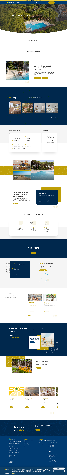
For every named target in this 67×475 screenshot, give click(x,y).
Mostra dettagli (14, 473)
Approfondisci (40, 201)
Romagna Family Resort (41, 441)
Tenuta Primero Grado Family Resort (52, 456)
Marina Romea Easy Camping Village (43, 446)
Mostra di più (12, 112)
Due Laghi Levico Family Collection (52, 459)
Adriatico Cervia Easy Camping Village (43, 448)
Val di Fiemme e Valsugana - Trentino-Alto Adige (52, 458)
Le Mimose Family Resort (51, 446)
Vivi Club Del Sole (11, 457)
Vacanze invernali (39, 2)
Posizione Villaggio (43, 270)
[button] (59, 2)
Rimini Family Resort (41, 443)
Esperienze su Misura (30, 2)
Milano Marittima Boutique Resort (42, 447)
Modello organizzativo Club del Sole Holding (28, 440)
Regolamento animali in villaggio (27, 448)
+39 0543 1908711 (11, 448)
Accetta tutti (59, 468)
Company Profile (26, 450)
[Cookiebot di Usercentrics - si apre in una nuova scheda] (6, 473)
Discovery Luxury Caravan (12, 463)
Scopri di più (15, 203)
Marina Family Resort (41, 445)
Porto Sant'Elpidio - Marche (51, 444)
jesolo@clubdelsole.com (16, 269)
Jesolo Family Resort (51, 452)
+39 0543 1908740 (11, 450)
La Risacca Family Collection (52, 445)
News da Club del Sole (12, 455)
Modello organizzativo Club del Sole (28, 442)
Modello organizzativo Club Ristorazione (28, 441)
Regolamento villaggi (26, 447)
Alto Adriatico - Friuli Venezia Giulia (52, 454)
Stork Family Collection (51, 441)
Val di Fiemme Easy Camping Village (52, 461)
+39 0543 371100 (11, 452)
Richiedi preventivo (51, 2)
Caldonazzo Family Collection (52, 460)
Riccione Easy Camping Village (42, 442)
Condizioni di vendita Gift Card (27, 446)
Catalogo (25, 449)
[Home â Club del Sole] (10, 2)
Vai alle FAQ (38, 429)
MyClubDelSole (11, 462)
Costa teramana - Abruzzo (51, 440)
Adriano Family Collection (41, 444)
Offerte (36, 2)
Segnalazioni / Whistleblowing (27, 443)
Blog (9, 456)
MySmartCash (11, 461)
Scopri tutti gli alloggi (54, 117)
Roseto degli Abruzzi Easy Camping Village (53, 442)
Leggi (11, 407)
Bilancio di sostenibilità (26, 444)
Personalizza (58, 470)
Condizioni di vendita (26, 445)
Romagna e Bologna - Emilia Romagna (43, 440)
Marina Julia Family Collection (52, 455)
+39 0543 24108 (11, 446)
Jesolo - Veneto (50, 451)
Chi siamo (10, 454)
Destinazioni (17, 2)
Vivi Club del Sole (23, 2)
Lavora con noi (11, 460)
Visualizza (15, 274)
